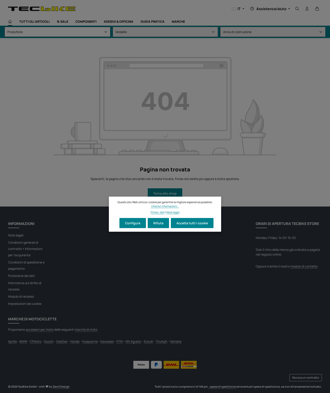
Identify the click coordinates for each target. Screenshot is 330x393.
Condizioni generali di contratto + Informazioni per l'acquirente (25, 248)
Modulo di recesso (21, 296)
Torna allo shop (165, 193)
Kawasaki (107, 341)
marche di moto (86, 329)
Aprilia (12, 341)
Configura (132, 223)
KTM (120, 341)
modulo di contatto (303, 266)
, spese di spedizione (222, 387)
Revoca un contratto (305, 378)
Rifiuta (158, 223)
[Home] (10, 22)
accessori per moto (39, 329)
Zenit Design (61, 387)
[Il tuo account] (307, 8)
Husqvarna (90, 341)
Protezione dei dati (21, 276)
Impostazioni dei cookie (24, 303)
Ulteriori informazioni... (165, 206)
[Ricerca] (297, 8)
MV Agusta (133, 341)
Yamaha (175, 341)
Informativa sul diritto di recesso (24, 286)
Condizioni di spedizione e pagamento (26, 265)
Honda (74, 341)
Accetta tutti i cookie (192, 223)
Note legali (15, 235)
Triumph (161, 341)
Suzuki (148, 341)
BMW (23, 341)
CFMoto (35, 341)
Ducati (48, 341)
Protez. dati (158, 212)
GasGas (61, 341)
